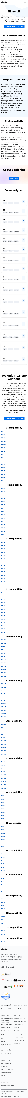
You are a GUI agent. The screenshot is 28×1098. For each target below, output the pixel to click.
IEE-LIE (3, 488)
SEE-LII (3, 697)
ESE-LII (3, 650)
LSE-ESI (3, 747)
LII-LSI (3, 860)
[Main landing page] (6, 2)
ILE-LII (3, 612)
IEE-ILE (3, 492)
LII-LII (2, 867)
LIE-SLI (3, 578)
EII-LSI (3, 809)
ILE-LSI (3, 626)
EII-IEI (3, 796)
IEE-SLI (3, 531)
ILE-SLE (3, 602)
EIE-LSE (3, 448)
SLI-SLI (3, 942)
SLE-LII (3, 768)
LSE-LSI (3, 744)
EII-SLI (3, 815)
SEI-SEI (3, 923)
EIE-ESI (3, 467)
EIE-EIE (3, 481)
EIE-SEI (3, 471)
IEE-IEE (3, 534)
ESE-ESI (3, 660)
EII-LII (2, 799)
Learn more (14, 178)
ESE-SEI (3, 663)
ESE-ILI (3, 656)
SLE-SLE (3, 788)
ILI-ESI (3, 878)
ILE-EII (3, 606)
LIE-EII (3, 555)
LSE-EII (3, 728)
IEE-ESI (3, 521)
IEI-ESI (3, 836)
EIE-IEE (3, 431)
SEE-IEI (3, 694)
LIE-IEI (3, 559)
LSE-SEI (3, 741)
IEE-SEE (3, 498)
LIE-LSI (3, 575)
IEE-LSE (3, 502)
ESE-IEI (3, 653)
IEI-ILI (2, 830)
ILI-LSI (3, 885)
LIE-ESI (3, 568)
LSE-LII (3, 734)
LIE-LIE (3, 585)
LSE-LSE (3, 754)
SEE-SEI (3, 710)
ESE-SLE (3, 643)
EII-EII (3, 819)
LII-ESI (3, 870)
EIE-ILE (3, 438)
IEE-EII (3, 508)
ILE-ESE (3, 593)
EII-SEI (3, 812)
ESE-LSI (3, 666)
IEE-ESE (3, 495)
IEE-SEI (3, 525)
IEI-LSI (3, 840)
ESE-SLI (3, 669)
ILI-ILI (2, 891)
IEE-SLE (3, 505)
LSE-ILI (3, 738)
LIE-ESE (3, 545)
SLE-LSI (3, 781)
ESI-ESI (3, 909)
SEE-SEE (3, 717)
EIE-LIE (3, 435)
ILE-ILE (3, 632)
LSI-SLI (3, 931)
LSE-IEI (3, 731)
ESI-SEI (3, 899)
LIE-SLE (3, 549)
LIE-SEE (3, 582)
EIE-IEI (3, 458)
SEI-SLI (3, 920)
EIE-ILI (3, 464)
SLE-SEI (3, 778)
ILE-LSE (3, 599)
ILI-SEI (3, 881)
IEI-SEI (3, 833)
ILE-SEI (3, 622)
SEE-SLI (3, 713)
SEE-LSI (3, 707)
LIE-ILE (3, 542)
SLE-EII (3, 762)
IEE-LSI (3, 528)
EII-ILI (2, 802)
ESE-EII (3, 646)
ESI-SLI (3, 905)
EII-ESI (3, 806)
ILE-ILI (3, 616)
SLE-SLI (3, 785)
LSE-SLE (3, 724)
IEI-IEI (3, 846)
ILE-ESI (3, 619)
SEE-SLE (3, 687)
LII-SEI (3, 857)
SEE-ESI (3, 703)
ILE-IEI (3, 609)
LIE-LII (3, 562)
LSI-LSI (3, 934)
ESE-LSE (3, 676)
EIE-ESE (3, 444)
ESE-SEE (3, 640)
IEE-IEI (3, 511)
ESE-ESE (3, 673)
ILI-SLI (3, 888)
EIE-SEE (3, 441)
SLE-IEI (3, 765)
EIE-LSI (3, 474)
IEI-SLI (3, 843)
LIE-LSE (3, 552)
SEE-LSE (3, 684)
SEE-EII (3, 690)
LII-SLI (3, 864)
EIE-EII (3, 454)
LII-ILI (2, 854)
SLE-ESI (3, 775)
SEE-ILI (3, 700)
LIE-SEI (3, 572)
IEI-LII (2, 826)
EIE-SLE (3, 451)
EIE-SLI (3, 477)
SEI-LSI (3, 916)
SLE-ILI (3, 772)
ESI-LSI (3, 902)
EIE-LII (3, 461)
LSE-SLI (3, 751)
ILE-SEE (3, 596)
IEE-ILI (3, 518)
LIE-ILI (3, 565)
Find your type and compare (14, 26)
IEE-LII (3, 515)
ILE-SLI (3, 629)
